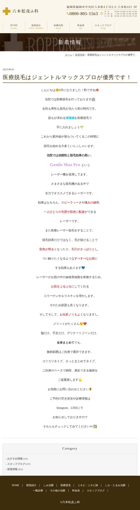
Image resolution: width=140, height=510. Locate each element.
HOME (14, 26)
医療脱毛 (66, 485)
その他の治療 (57, 490)
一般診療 (38, 490)
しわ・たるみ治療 (115, 485)
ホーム (68, 54)
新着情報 (80, 54)
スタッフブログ (103, 26)
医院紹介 (36, 26)
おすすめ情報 (15, 458)
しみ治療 (48, 485)
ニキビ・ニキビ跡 (88, 485)
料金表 (81, 26)
